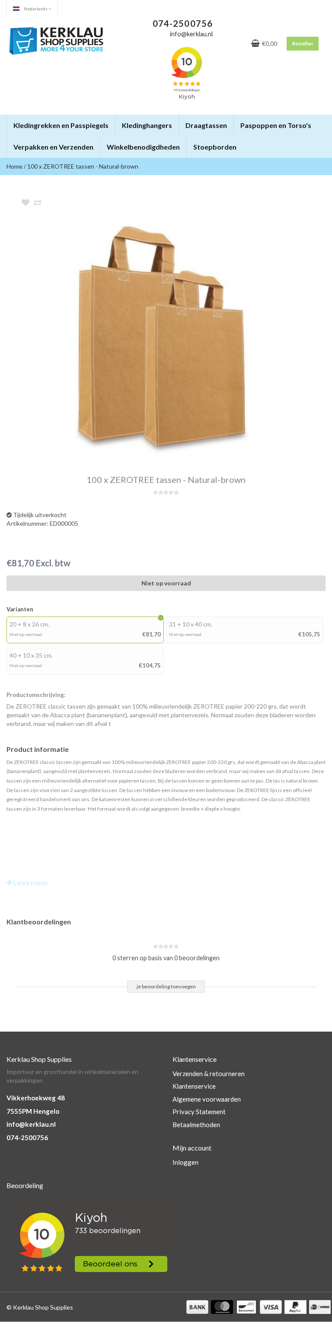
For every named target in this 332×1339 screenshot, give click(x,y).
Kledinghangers (147, 125)
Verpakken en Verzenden (53, 147)
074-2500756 (27, 1137)
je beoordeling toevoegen (166, 986)
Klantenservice (194, 1086)
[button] (108, 121)
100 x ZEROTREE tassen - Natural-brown (82, 166)
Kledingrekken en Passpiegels (61, 125)
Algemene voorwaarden (206, 1099)
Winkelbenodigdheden (143, 147)
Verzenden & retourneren (208, 1073)
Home (14, 166)
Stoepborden (214, 147)
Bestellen (302, 43)
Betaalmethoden (196, 1124)
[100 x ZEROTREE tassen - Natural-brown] (179, 337)
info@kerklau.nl (31, 1124)
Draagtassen (206, 125)
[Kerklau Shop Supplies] (56, 40)
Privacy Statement (199, 1111)
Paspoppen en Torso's (275, 125)
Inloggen (185, 1162)
